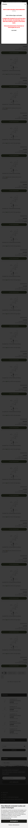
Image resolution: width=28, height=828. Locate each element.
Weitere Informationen (14, 825)
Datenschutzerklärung (6, 818)
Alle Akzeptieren (14, 821)
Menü (2, 2)
